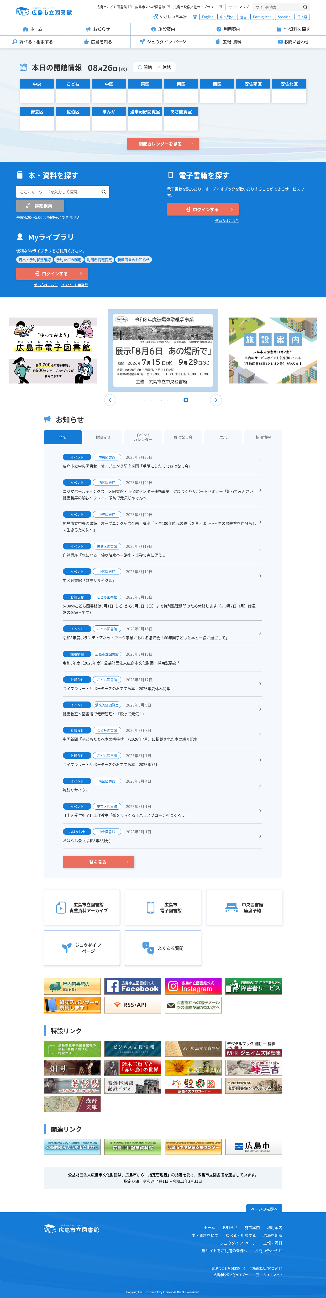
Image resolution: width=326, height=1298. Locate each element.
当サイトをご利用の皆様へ (224, 1250)
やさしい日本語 (173, 16)
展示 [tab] (223, 437)
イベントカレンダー (142, 437)
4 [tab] (156, 401)
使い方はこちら (227, 220)
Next (216, 400)
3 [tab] (150, 401)
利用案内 (274, 1227)
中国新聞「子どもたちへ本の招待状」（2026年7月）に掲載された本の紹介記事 (130, 739)
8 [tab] (179, 401)
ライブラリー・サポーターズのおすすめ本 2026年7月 (110, 764)
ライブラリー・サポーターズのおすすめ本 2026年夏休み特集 (116, 688)
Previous (110, 400)
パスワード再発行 (74, 284)
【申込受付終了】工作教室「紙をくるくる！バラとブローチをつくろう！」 (128, 815)
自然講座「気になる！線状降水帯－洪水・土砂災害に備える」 (116, 555)
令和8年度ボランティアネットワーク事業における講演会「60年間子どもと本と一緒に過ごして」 (146, 637)
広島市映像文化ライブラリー (195, 6)
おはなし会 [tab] (183, 437)
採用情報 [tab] (263, 437)
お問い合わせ (266, 1250)
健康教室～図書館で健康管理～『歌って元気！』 (105, 714)
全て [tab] (63, 437)
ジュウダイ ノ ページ (238, 1243)
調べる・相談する (241, 1235)
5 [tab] (161, 401)
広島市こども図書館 (112, 6)
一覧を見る (95, 862)
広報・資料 (272, 1243)
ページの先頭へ (264, 1209)
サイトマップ (239, 6)
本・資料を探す (205, 1235)
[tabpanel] (163, 350)
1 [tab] (139, 401)
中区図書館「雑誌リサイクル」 (89, 580)
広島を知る (272, 1235)
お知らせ (229, 1227)
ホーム (209, 1227)
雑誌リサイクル (76, 790)
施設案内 (252, 1227)
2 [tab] (144, 401)
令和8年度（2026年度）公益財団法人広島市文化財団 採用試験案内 (121, 663)
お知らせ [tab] (102, 437)
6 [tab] (167, 401)
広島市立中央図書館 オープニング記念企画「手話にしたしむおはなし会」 (127, 466)
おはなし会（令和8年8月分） (88, 840)
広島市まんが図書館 (150, 6)
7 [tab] (173, 401)
